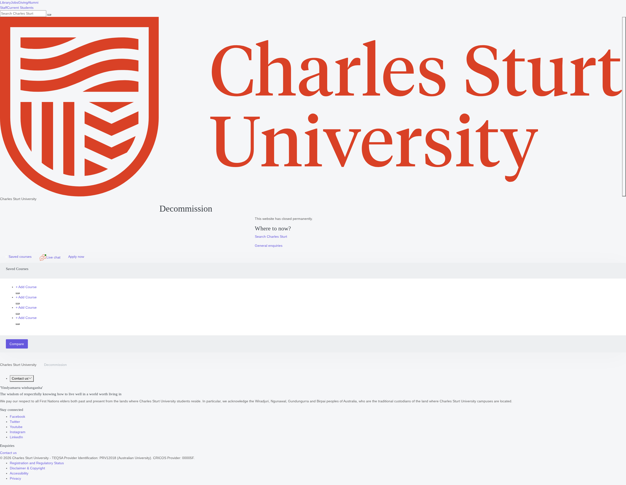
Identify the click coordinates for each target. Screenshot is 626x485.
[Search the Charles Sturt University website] (49, 14)
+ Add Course (26, 287)
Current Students (20, 8)
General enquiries (268, 246)
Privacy (15, 478)
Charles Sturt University (18, 365)
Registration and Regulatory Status (37, 463)
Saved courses (18, 257)
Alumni (33, 2)
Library (5, 2)
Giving (23, 2)
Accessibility (19, 473)
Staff (3, 8)
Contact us (20, 378)
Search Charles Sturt (271, 236)
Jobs (14, 2)
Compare (17, 344)
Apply (76, 257)
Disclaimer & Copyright (27, 468)
